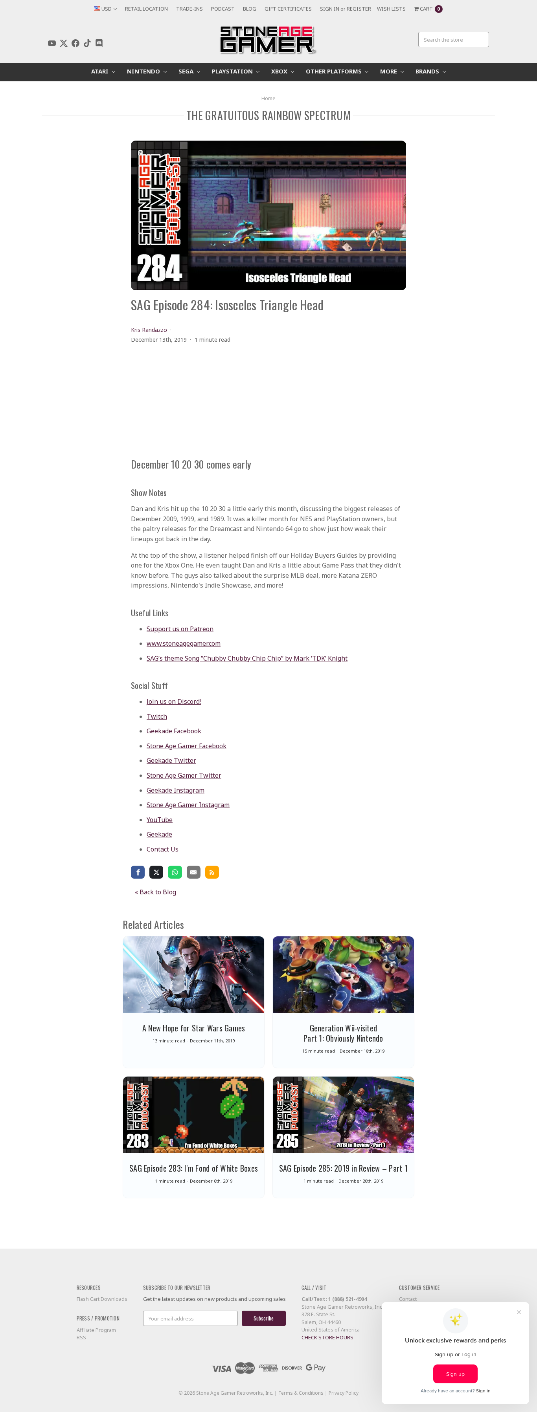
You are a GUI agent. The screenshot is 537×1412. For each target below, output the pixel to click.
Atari (100, 71)
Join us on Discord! (174, 701)
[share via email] (193, 872)
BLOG (249, 8)
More (389, 71)
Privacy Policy (344, 1393)
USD (106, 8)
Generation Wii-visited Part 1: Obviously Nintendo (343, 1033)
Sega (186, 71)
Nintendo (144, 71)
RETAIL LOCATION (146, 8)
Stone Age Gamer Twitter (184, 775)
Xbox (280, 71)
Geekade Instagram (175, 790)
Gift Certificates (288, 8)
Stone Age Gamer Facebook (186, 746)
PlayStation (233, 71)
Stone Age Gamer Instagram (188, 804)
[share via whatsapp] (175, 872)
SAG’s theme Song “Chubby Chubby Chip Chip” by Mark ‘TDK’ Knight (247, 658)
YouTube (160, 819)
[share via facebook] (138, 872)
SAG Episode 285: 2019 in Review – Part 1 (343, 1168)
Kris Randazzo (149, 329)
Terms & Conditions (301, 1393)
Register (359, 8)
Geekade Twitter (171, 760)
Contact (408, 1298)
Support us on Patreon (180, 629)
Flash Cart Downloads (102, 1298)
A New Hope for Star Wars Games (193, 1028)
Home (268, 98)
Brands (428, 71)
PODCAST (223, 8)
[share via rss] (212, 872)
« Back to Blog (155, 892)
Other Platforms (334, 71)
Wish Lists (391, 8)
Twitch (157, 716)
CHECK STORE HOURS (327, 1337)
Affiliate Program (96, 1329)
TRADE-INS (189, 8)
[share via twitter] (156, 872)
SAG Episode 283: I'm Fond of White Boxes (193, 1168)
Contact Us (162, 849)
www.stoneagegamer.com (184, 643)
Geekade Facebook (174, 731)
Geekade (159, 834)
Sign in (329, 8)
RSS (81, 1337)
